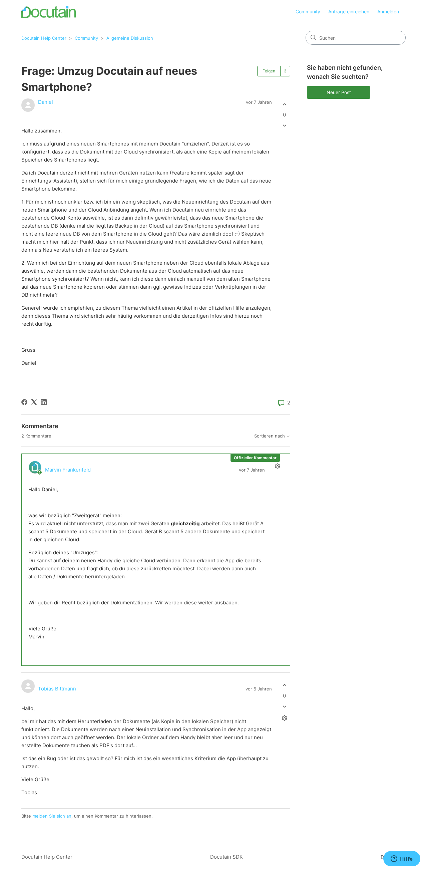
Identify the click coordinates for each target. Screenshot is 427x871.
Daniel (45, 102)
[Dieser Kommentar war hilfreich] (284, 685)
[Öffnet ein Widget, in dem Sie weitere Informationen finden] (401, 859)
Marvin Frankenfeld (68, 470)
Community (308, 11)
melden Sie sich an (51, 816)
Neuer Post (339, 92)
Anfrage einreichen (348, 11)
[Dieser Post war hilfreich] (284, 104)
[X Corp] (34, 402)
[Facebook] (24, 402)
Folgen (269, 70)
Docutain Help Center (43, 38)
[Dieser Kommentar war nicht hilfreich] (284, 706)
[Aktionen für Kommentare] (277, 466)
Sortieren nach (270, 436)
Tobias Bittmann (57, 688)
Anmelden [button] (388, 11)
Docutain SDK (226, 857)
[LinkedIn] (44, 402)
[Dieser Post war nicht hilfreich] (284, 125)
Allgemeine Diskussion (129, 38)
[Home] (48, 12)
